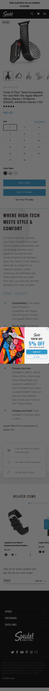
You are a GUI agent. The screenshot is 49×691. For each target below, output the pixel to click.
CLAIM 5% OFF (37, 352)
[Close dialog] (47, 329)
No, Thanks (37, 357)
